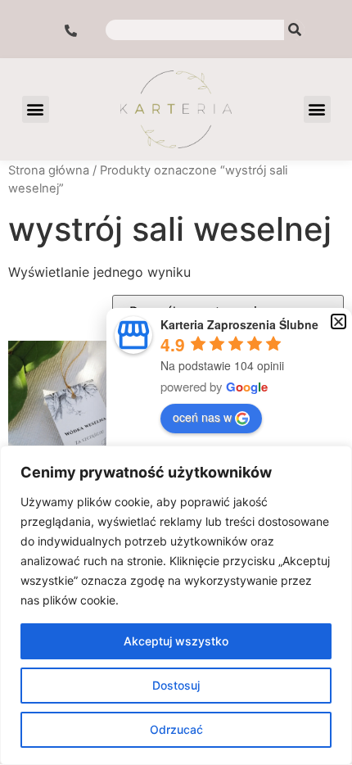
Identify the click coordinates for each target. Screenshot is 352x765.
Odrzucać (176, 729)
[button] (338, 321)
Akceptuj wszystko (176, 641)
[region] (176, 605)
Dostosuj (176, 685)
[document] (176, 382)
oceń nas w (202, 417)
